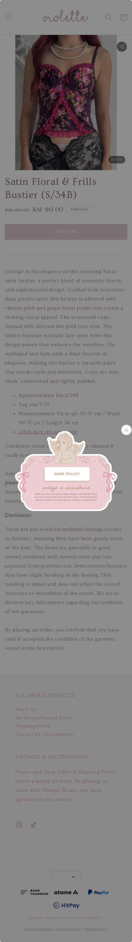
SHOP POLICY (67, 474)
